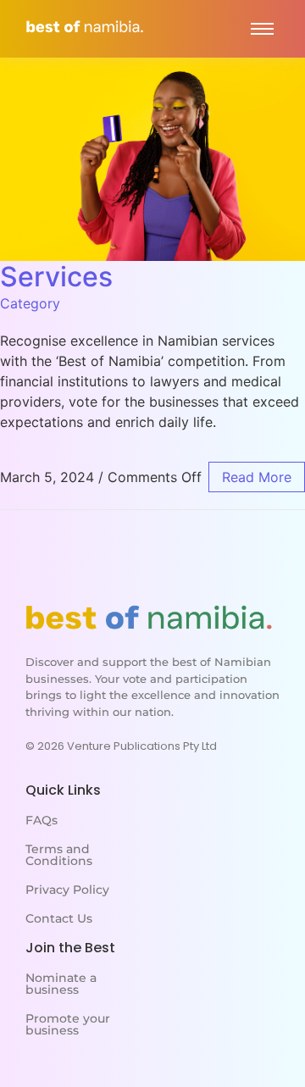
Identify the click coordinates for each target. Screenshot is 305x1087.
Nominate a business (61, 983)
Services (56, 276)
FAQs (41, 820)
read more (256, 477)
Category (30, 303)
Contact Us (58, 918)
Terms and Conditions (58, 854)
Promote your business (67, 1024)
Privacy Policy (67, 889)
